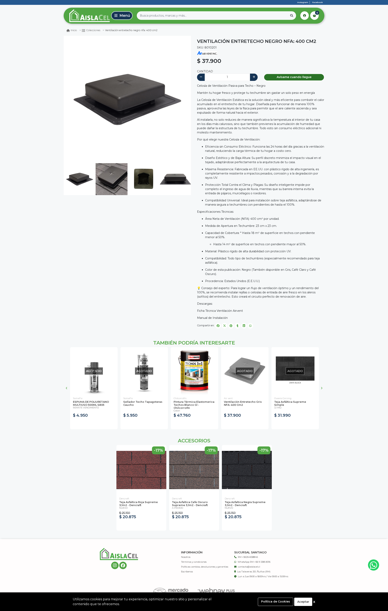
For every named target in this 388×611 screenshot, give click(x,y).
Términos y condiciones (194, 561)
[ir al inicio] (119, 554)
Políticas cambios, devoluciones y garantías (204, 566)
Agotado (93, 424)
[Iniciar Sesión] (304, 15)
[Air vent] (207, 53)
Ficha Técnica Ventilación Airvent (220, 311)
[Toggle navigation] (122, 15)
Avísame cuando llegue (294, 77)
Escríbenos (187, 571)
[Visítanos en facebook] (123, 565)
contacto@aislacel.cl (249, 566)
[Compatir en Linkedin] (244, 326)
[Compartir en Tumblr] (237, 326)
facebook (317, 2)
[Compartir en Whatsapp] (250, 326)
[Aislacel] (86, 15)
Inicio (74, 30)
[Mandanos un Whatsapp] (373, 565)
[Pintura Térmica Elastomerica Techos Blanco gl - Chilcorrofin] (194, 371)
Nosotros (185, 557)
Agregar (194, 424)
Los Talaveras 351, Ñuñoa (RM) (253, 571)
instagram (302, 2)
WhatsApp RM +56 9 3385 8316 (254, 561)
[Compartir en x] (224, 326)
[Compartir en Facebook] (218, 326)
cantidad (205, 71)
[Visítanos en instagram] (115, 565)
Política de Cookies (275, 601)
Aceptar (303, 602)
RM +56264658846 (248, 557)
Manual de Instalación (212, 318)
